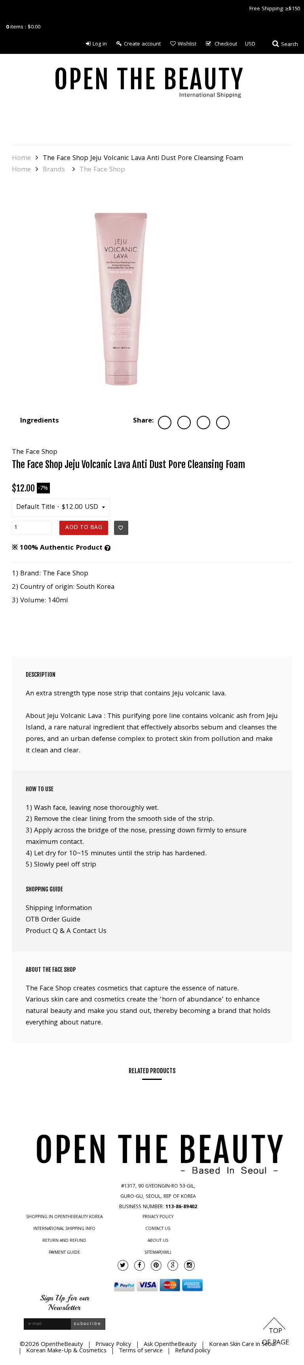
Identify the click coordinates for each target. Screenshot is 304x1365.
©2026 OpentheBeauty (51, 1345)
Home (21, 158)
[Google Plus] (172, 1265)
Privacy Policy (157, 1217)
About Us (158, 1241)
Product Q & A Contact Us (66, 931)
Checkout (226, 44)
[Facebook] (139, 1265)
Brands (54, 170)
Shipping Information (59, 908)
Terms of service (141, 1351)
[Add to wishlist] (121, 528)
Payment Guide (64, 1252)
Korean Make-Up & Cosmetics (66, 1351)
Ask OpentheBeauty (170, 1345)
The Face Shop (102, 170)
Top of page (275, 1337)
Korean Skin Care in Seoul (242, 1345)
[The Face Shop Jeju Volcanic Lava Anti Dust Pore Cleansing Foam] (123, 297)
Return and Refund (64, 1241)
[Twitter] (123, 1265)
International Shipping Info (64, 1229)
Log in (100, 44)
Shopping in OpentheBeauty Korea (64, 1217)
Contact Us (157, 1229)
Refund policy (193, 1351)
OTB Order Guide (53, 920)
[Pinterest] (156, 1265)
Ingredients (39, 421)
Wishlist (187, 44)
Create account (142, 44)
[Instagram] (189, 1265)
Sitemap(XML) (157, 1252)
